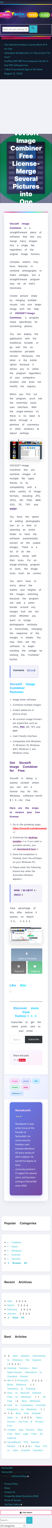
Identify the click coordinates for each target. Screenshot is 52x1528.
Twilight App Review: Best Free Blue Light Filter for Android (25, 1433)
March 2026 (18, 1305)
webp (26, 1087)
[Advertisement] (26, 107)
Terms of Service (12, 1500)
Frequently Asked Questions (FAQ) (21, 1496)
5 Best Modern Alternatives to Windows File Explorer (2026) (26, 1360)
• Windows (14, 1250)
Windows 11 (16, 1093)
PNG (36, 1081)
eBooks (22, 16)
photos (26, 1081)
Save (23, 1060)
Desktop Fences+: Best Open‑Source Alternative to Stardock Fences (24, 1372)
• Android (13, 1254)
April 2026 (17, 1301)
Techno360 (6, 1468)
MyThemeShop (19, 1476)
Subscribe (33, 1039)
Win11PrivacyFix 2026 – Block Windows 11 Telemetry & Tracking (27, 1384)
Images (15, 1081)
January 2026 (19, 1313)
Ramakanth (23, 1110)
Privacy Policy (11, 1484)
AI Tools (44, 15)
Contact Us (9, 1492)
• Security (14, 1258)
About (7, 1488)
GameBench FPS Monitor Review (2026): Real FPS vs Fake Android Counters (27, 1446)
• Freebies (14, 1242)
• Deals (12, 1246)
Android (32, 15)
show (31, 670)
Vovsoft (15, 1087)
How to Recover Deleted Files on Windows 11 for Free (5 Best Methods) (26, 1397)
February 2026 (19, 1309)
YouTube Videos (12, 1504)
